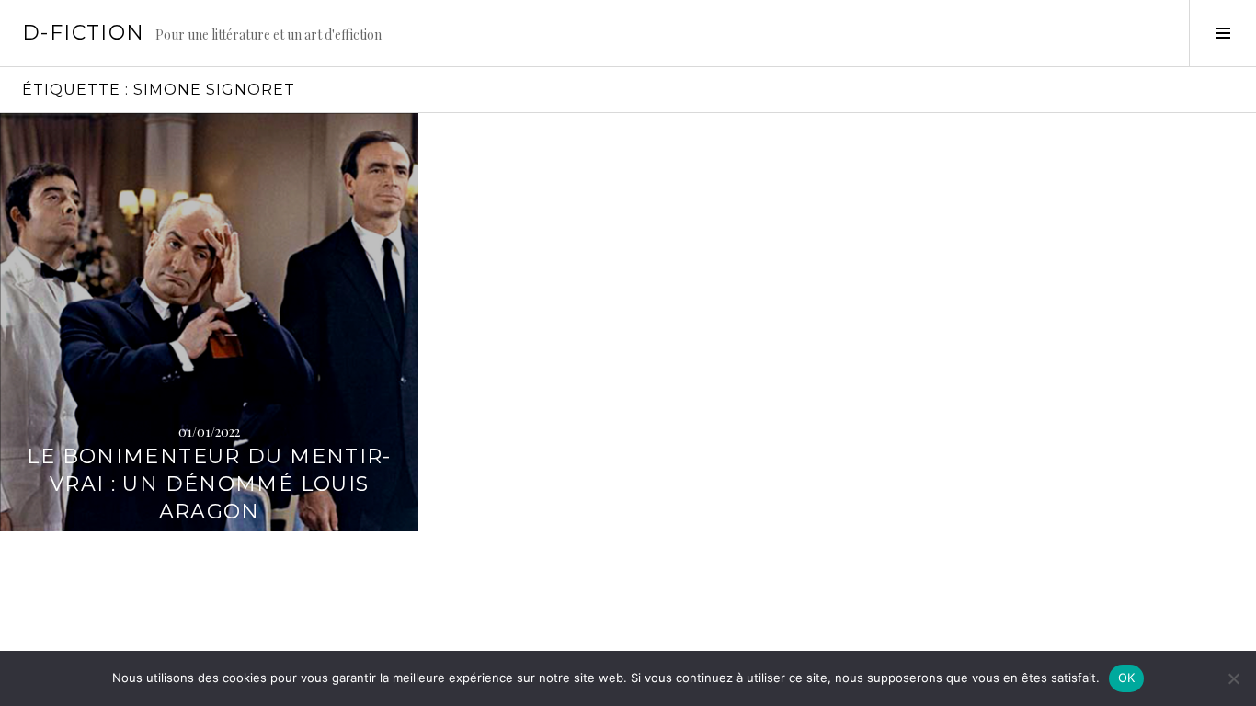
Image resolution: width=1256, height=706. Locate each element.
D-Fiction (83, 32)
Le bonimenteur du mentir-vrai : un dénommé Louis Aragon (209, 484)
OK (1127, 677)
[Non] (1233, 678)
